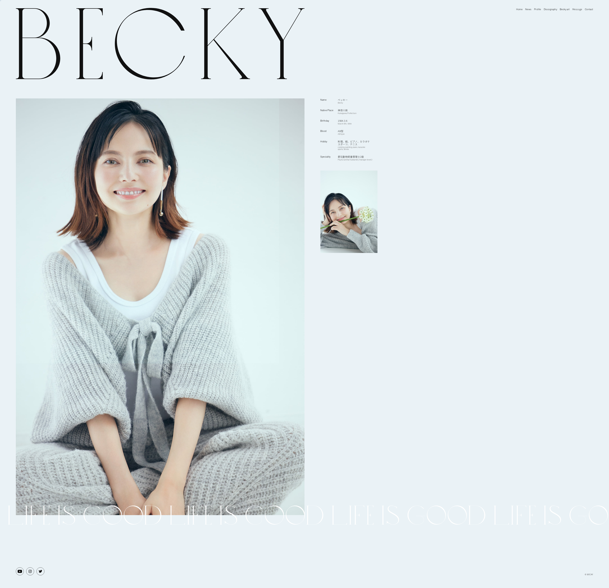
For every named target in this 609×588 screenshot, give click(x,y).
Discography (550, 9)
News (528, 9)
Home (519, 9)
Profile (537, 9)
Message (577, 9)
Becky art (565, 9)
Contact (589, 9)
